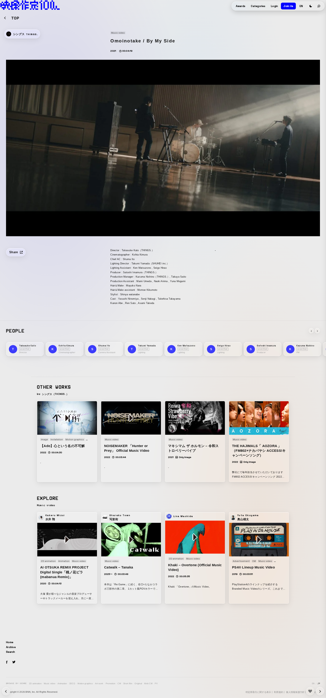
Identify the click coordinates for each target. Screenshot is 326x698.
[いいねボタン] (310, 691)
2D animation (35, 683)
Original (138, 683)
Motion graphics (85, 683)
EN (301, 6)
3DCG (72, 683)
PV (156, 683)
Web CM (148, 683)
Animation (62, 683)
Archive (11, 647)
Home (9, 642)
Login (274, 6)
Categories (258, 6)
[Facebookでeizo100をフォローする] (7, 662)
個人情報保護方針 (295, 692)
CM (119, 683)
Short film (127, 683)
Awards (240, 6)
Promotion (110, 683)
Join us (288, 6)
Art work (99, 683)
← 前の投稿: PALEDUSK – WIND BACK (320, 691)
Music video (49, 683)
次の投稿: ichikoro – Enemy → (6, 691)
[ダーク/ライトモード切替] (310, 6)
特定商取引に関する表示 (258, 692)
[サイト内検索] (319, 6)
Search (10, 652)
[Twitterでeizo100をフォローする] (13, 662)
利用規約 (278, 692)
